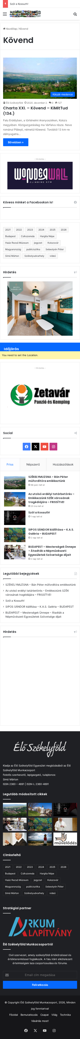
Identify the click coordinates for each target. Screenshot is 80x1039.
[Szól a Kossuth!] (14, 518)
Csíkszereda (28, 236)
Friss (10, 464)
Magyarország (13, 249)
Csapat (44, 1014)
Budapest (10, 236)
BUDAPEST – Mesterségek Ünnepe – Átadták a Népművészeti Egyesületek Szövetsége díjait (52, 551)
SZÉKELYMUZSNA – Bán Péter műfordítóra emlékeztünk (48, 479)
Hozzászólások (63, 464)
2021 (8, 229)
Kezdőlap (11, 28)
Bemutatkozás (29, 1014)
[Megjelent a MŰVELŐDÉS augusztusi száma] (65, 839)
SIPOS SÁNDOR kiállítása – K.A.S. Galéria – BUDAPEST (51, 532)
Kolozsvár (53, 242)
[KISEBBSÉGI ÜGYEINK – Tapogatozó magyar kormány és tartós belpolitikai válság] (40, 839)
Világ (54, 1014)
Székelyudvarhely (34, 255)
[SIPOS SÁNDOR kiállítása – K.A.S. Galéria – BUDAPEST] (14, 535)
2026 (63, 229)
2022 (19, 229)
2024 (41, 229)
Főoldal (13, 1014)
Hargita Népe (47, 236)
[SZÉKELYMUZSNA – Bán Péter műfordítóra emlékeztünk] (14, 482)
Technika (65, 1014)
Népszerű (33, 464)
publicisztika (33, 249)
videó (53, 255)
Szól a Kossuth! (19, 3)
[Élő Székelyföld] (25, 14)
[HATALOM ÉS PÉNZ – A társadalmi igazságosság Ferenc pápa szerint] (65, 824)
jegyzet (38, 242)
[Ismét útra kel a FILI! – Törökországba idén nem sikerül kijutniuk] (15, 839)
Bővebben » (15, 142)
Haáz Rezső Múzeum (17, 242)
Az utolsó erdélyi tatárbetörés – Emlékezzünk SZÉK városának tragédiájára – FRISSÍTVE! (51, 498)
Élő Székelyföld (14, 102)
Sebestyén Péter (55, 249)
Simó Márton (12, 255)
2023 (30, 229)
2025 (52, 229)
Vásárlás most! (40, 1020)
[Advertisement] (40, 680)
